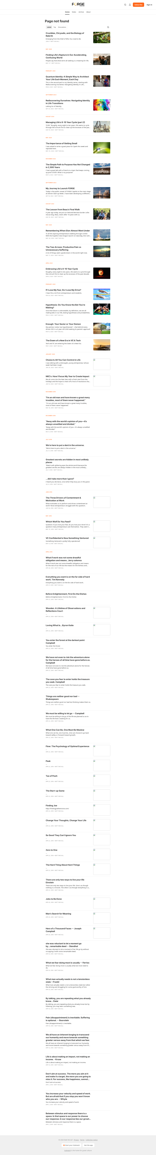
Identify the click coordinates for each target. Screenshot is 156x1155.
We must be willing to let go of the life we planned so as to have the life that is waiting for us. (67, 717)
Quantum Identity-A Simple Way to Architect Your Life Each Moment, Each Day (67, 78)
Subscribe (138, 5)
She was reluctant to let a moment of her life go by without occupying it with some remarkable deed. (67, 950)
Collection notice (92, 1140)
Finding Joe (51, 805)
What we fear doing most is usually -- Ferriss (67, 963)
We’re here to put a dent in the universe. (65, 445)
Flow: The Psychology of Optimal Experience (67, 746)
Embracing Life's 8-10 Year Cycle (62, 269)
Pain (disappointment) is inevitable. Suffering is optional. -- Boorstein (68, 1019)
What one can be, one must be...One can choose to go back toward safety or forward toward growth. (67, 734)
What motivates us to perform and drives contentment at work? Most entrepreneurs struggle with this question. (66, 504)
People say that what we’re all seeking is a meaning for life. (67, 61)
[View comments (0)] (62, 66)
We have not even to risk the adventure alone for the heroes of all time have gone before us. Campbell (68, 660)
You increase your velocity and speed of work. (62, 1102)
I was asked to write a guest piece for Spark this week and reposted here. (67, 147)
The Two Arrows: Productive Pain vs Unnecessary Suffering (63, 248)
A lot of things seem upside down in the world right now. (66, 253)
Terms (82, 1140)
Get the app (88, 1145)
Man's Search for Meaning (58, 913)
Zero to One (51, 850)
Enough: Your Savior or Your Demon (63, 324)
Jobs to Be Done (54, 899)
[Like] (47, 434)
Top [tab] (54, 27)
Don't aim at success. (53, 1082)
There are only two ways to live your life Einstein (65, 881)
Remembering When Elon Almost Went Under (68, 230)
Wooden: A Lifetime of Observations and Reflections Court (65, 609)
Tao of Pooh (51, 776)
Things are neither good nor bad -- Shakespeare (62, 697)
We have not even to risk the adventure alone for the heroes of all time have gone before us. (68, 667)
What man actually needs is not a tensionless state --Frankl (68, 980)
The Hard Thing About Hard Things (63, 865)
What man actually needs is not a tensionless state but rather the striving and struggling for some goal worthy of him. (68, 986)
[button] (67, 12)
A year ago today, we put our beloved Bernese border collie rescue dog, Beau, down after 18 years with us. (67, 213)
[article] (78, 38)
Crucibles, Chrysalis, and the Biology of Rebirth (65, 34)
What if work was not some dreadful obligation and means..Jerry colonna (64, 559)
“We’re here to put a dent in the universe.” (61, 448)
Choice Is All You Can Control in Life (63, 360)
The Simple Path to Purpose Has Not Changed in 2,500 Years (68, 166)
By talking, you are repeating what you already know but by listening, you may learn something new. (67, 1005)
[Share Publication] (130, 5)
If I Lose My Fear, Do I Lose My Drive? (63, 290)
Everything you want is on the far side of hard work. (65, 582)
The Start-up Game (55, 791)
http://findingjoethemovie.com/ (57, 808)
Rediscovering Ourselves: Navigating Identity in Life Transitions (68, 102)
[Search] (125, 5)
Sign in (149, 5)
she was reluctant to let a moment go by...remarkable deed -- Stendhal (64, 945)
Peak (48, 761)
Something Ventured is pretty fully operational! (63, 541)
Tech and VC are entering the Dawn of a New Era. (63, 343)
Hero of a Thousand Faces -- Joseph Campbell (63, 930)
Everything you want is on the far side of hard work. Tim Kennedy (68, 578)
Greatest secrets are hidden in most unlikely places (67, 461)
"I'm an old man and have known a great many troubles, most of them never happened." (68, 398)
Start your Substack (72, 1145)
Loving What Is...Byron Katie (60, 625)
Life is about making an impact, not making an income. (66, 1062)
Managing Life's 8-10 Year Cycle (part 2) (65, 122)
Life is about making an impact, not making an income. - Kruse (68, 1058)
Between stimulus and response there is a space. (63, 1122)
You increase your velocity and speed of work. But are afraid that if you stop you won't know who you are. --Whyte (68, 1096)
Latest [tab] (49, 27)
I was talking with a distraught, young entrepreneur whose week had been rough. (67, 364)
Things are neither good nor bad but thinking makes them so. (68, 702)
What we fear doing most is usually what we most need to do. (67, 967)
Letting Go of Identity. (54, 106)
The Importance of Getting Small (61, 143)
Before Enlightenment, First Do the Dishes (66, 594)
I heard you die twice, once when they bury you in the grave (68, 482)
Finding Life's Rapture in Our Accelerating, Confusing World (66, 56)
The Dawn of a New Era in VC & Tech (63, 340)
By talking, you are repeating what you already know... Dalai (68, 999)
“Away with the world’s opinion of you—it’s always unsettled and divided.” (66, 422)
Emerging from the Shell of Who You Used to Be (63, 39)
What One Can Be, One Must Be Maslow (65, 730)
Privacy (76, 1140)
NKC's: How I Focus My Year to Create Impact (67, 376)
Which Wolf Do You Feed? (58, 521)
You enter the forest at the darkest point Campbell (65, 641)
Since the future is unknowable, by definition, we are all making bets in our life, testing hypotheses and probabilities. (68, 311)
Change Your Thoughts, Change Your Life (66, 820)
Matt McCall (55, 41)
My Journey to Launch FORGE (60, 188)
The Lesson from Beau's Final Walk (63, 209)
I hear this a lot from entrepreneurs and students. (64, 293)
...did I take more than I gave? (60, 479)
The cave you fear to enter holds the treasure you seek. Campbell (68, 680)
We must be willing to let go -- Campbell (65, 713)
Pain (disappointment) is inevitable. (59, 1023)
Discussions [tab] (62, 27)
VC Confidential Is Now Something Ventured (67, 538)
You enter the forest (53, 646)
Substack (67, 1150)
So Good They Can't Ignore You (61, 835)
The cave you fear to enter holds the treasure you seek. (66, 685)
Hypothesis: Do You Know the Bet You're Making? (65, 306)
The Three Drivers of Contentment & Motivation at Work (63, 499)
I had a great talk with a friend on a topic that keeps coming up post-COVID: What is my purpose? (67, 171)
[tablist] (56, 27)
